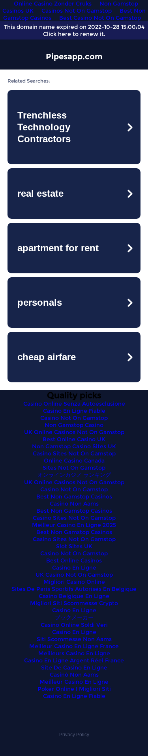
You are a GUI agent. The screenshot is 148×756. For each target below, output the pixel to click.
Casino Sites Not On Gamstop (74, 453)
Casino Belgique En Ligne (74, 596)
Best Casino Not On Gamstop (100, 17)
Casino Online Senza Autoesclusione (74, 403)
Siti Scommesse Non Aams (74, 639)
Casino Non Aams (74, 503)
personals (39, 302)
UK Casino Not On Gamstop (74, 574)
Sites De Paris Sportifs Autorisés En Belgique (74, 588)
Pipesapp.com (74, 56)
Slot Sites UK (74, 546)
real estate (40, 193)
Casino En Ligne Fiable (74, 410)
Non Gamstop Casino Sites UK (74, 446)
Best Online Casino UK (74, 439)
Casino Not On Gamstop (74, 417)
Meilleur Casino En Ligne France (74, 646)
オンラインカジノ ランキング (74, 474)
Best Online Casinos (74, 560)
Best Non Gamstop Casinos (74, 496)
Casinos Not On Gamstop (76, 10)
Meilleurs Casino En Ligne (74, 653)
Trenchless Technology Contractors (44, 127)
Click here (57, 34)
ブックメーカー (74, 617)
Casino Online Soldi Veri (74, 624)
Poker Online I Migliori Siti (74, 688)
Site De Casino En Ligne (74, 667)
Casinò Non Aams (74, 674)
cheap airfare (46, 357)
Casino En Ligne (74, 567)
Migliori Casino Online (74, 581)
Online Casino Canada (74, 460)
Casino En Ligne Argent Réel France (74, 660)
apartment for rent (58, 248)
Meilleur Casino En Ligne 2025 (74, 524)
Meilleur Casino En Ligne (74, 681)
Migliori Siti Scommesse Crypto (74, 603)
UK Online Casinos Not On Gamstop (74, 432)
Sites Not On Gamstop (74, 467)
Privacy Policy (74, 734)
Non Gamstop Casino (74, 425)
